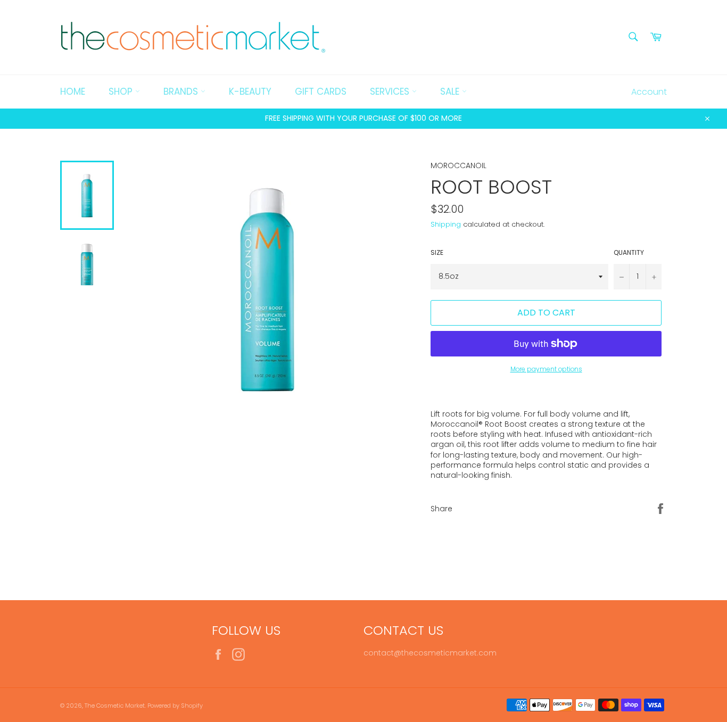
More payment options (546, 369)
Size (437, 252)
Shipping (446, 224)
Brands (182, 91)
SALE (451, 91)
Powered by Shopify (175, 705)
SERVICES (391, 91)
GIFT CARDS (320, 91)
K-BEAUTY (250, 91)
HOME (72, 91)
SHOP (122, 91)
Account (649, 92)
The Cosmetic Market (115, 705)
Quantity (629, 252)
